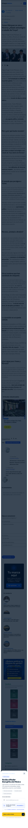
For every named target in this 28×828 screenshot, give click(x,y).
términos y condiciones (12, 809)
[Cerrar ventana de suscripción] (24, 773)
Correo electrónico (6, 796)
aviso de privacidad (20, 809)
